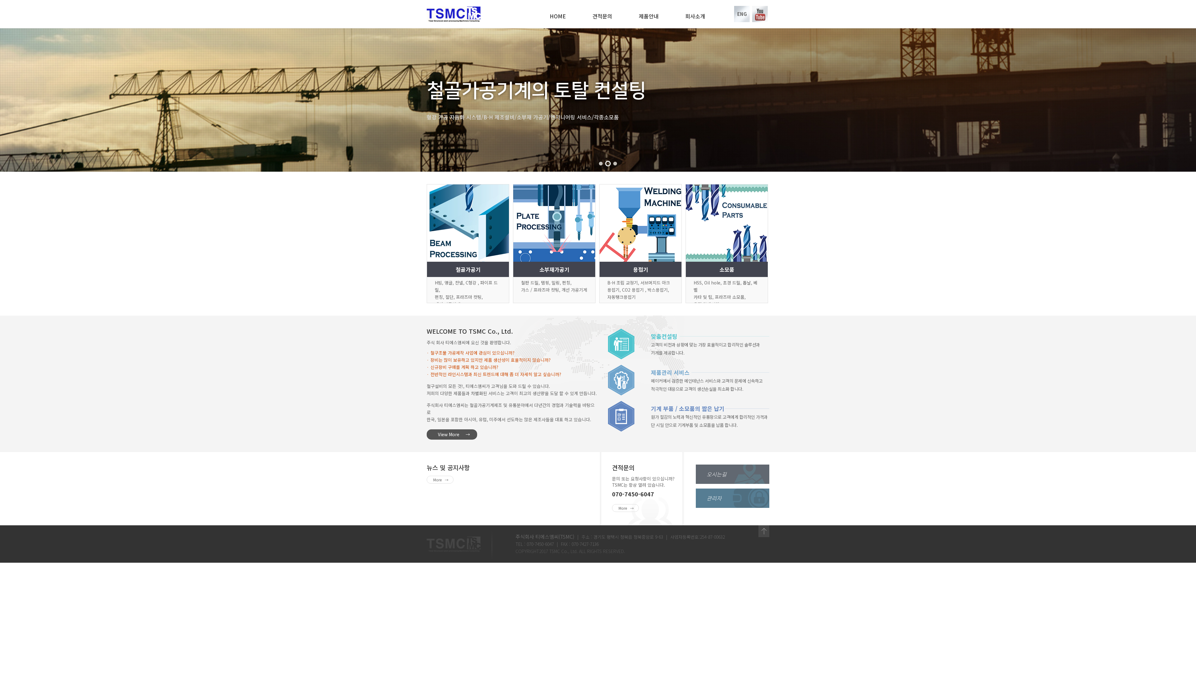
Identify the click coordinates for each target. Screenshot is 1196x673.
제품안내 (649, 16)
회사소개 (695, 16)
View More (448, 434)
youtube (760, 14)
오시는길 (717, 474)
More (437, 479)
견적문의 (602, 16)
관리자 (714, 498)
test (763, 531)
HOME (558, 16)
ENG (742, 14)
